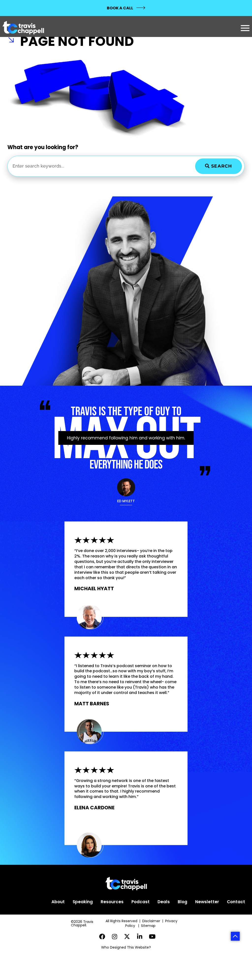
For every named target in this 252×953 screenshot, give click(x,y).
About (58, 902)
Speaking (83, 902)
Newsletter (207, 902)
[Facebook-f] (102, 936)
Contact (236, 902)
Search (221, 166)
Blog (182, 902)
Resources (112, 902)
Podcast (140, 902)
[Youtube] (152, 936)
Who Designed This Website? (126, 947)
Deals (164, 902)
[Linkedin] (139, 936)
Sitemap (149, 925)
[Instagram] (114, 936)
